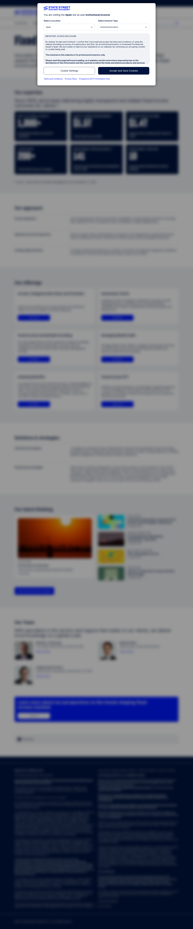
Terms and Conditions (53, 79)
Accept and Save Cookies (123, 70)
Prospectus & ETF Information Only (94, 79)
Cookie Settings (69, 70)
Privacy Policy (71, 79)
